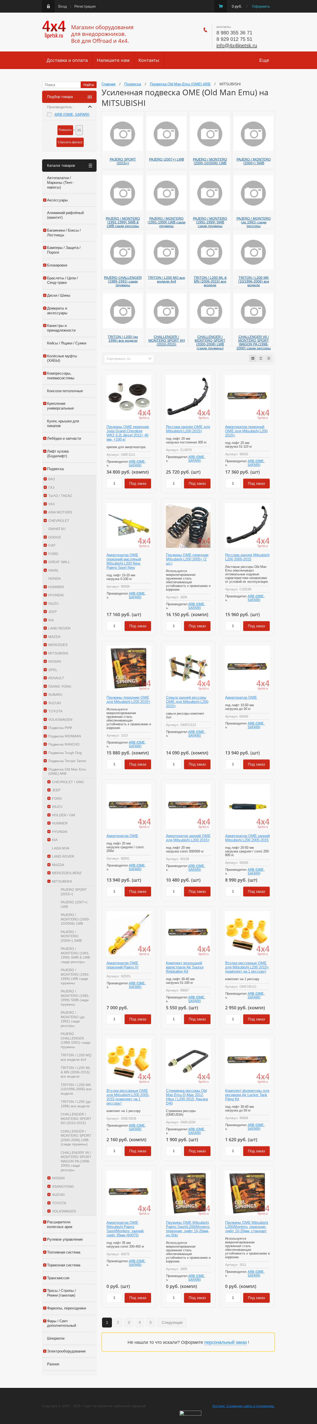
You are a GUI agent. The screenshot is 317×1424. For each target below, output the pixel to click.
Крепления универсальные (60, 405)
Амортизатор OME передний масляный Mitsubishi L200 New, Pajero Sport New (123, 561)
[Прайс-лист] (268, 358)
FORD (53, 554)
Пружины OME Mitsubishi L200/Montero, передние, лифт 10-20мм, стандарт (246, 1226)
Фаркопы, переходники (66, 1308)
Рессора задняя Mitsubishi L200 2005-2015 (247, 557)
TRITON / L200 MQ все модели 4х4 (76, 1057)
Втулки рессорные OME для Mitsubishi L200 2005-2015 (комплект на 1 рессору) (127, 1096)
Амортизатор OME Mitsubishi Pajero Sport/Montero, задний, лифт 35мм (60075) (125, 1228)
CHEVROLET (58, 521)
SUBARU (55, 695)
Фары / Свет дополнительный (61, 1323)
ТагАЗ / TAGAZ (60, 496)
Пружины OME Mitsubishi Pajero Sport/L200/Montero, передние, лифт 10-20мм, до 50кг (188, 1228)
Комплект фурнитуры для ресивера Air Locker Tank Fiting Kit (247, 1094)
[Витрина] (253, 358)
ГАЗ (51, 487)
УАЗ (51, 504)
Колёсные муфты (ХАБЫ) (62, 358)
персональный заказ (225, 1342)
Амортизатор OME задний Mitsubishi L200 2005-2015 (247, 838)
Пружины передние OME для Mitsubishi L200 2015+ (128, 699)
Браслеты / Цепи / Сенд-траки (62, 280)
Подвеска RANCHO (63, 744)
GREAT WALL (59, 562)
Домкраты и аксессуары (57, 310)
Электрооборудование (66, 1351)
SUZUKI (54, 703)
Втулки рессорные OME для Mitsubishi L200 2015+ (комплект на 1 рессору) (247, 967)
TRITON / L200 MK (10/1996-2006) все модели (76, 1089)
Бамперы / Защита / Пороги (63, 249)
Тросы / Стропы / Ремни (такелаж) (61, 1292)
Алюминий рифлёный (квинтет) (65, 215)
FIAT (52, 545)
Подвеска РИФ (60, 728)
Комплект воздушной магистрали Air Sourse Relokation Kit (185, 967)
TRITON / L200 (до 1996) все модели (76, 1104)
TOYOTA (55, 711)
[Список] (260, 358)
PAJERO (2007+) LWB (74, 904)
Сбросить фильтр (70, 142)
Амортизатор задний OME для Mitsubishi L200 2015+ (188, 838)
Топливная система (63, 1252)
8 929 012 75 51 (234, 39)
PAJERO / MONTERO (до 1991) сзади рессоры (73, 1019)
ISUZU (53, 603)
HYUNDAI (56, 595)
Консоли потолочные (65, 391)
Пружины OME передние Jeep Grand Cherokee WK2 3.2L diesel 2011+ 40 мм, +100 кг (127, 433)
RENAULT (56, 678)
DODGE (54, 537)
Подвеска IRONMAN (64, 736)
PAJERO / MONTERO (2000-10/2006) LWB (75, 919)
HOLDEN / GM (63, 815)
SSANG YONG (59, 686)
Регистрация (85, 6)
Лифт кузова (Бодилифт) (58, 453)
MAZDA (54, 637)
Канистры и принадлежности (61, 327)
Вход (62, 6)
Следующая (172, 1322)
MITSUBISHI (58, 653)
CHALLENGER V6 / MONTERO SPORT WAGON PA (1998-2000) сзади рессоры (76, 1161)
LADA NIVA (60, 848)
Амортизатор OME (241, 697)
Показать (65, 130)
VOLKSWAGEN (60, 720)
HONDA (54, 578)
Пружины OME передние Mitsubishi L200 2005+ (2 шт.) (187, 559)
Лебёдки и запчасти (64, 438)
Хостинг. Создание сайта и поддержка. (243, 1406)
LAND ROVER (59, 628)
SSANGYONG (63, 1186)
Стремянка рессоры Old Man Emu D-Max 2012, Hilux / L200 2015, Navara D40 (187, 1096)
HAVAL (53, 570)
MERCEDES (58, 645)
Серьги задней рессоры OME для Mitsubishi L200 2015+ (187, 701)
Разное (53, 1364)
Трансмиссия (58, 1278)
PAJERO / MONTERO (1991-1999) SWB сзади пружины (75, 997)
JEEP (52, 612)
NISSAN (54, 661)
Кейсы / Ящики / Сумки (66, 343)
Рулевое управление (65, 1239)
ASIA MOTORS (60, 512)
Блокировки (57, 265)
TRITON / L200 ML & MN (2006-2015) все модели (75, 1072)
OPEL (52, 670)
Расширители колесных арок (59, 1224)
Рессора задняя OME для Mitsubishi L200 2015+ (188, 429)
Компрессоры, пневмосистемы (60, 375)
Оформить (261, 6)
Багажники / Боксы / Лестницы (64, 232)
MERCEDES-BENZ (67, 873)
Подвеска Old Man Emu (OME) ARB (67, 771)
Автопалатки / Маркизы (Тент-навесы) (60, 182)
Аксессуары (57, 200)
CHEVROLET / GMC (68, 782)
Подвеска (55, 469)
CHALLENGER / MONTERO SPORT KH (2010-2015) (76, 1118)
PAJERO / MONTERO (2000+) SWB (71, 936)
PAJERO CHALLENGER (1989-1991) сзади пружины (75, 1040)
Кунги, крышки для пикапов (63, 423)
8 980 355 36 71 (234, 32)
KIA (51, 620)
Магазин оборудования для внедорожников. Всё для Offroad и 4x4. (102, 33)
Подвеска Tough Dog (65, 753)
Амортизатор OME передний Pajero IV (122, 965)
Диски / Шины (58, 295)
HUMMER (56, 587)
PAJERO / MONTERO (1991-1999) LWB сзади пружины (75, 976)
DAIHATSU (56, 529)
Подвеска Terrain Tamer (67, 761)
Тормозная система (63, 1265)
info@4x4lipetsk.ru (236, 45)
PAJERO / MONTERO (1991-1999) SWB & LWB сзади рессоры (75, 955)
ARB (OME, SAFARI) (71, 114)
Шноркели (55, 1338)
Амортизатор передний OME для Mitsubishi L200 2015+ (246, 431)
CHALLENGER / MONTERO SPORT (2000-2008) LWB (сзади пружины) (76, 1137)
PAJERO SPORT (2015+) (74, 892)
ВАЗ (51, 479)
